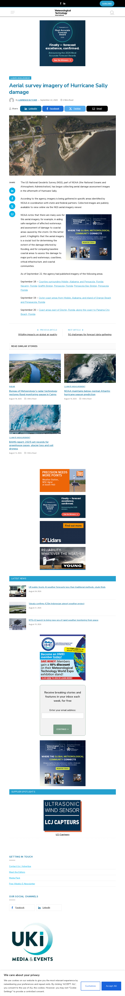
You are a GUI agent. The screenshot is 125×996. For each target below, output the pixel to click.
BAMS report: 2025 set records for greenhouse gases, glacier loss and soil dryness (31, 445)
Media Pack (14, 877)
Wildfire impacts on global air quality (37, 334)
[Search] (111, 12)
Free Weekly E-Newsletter (22, 883)
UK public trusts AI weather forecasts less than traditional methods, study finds (67, 587)
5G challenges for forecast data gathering (89, 334)
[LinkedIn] (12, 191)
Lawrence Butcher (27, 100)
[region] (62, 983)
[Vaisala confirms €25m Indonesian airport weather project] (17, 607)
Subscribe (107, 3)
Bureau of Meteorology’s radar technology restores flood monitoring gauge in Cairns (33, 393)
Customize (90, 986)
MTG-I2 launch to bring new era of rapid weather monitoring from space (63, 620)
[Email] (12, 214)
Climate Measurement (20, 78)
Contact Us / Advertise (20, 866)
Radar (12, 386)
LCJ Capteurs (62, 834)
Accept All (111, 986)
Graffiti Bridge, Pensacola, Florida (55, 285)
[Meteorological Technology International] (62, 12)
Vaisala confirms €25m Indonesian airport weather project (56, 603)
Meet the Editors (17, 872)
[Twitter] (12, 206)
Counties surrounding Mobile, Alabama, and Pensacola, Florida (71, 281)
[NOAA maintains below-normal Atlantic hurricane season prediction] (90, 368)
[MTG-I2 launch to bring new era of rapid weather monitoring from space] (17, 624)
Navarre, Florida (29, 285)
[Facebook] (12, 198)
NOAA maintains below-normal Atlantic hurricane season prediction (87, 393)
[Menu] (13, 12)
